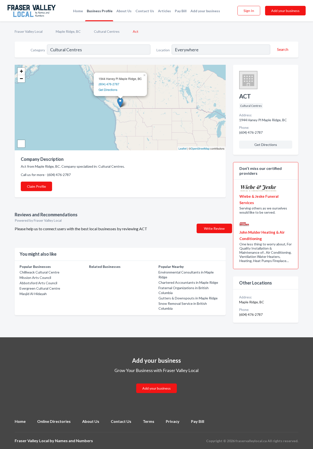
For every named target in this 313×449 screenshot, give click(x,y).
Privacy (172, 421)
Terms (148, 421)
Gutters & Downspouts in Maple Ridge (188, 298)
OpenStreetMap (200, 148)
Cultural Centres (107, 31)
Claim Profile (36, 186)
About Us (124, 11)
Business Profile (99, 11)
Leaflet (183, 148)
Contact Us (144, 11)
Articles (164, 11)
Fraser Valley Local (29, 31)
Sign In (249, 11)
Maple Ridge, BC (68, 31)
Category (38, 50)
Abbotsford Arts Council (38, 283)
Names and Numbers (74, 440)
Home (78, 11)
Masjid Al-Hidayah (33, 294)
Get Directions (108, 90)
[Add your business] (156, 382)
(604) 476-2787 (109, 84)
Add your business (205, 11)
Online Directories (54, 421)
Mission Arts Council (35, 277)
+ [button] (21, 71)
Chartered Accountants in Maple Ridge (188, 282)
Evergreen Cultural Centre (40, 288)
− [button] (21, 79)
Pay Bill (181, 11)
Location (163, 50)
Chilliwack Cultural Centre (39, 272)
